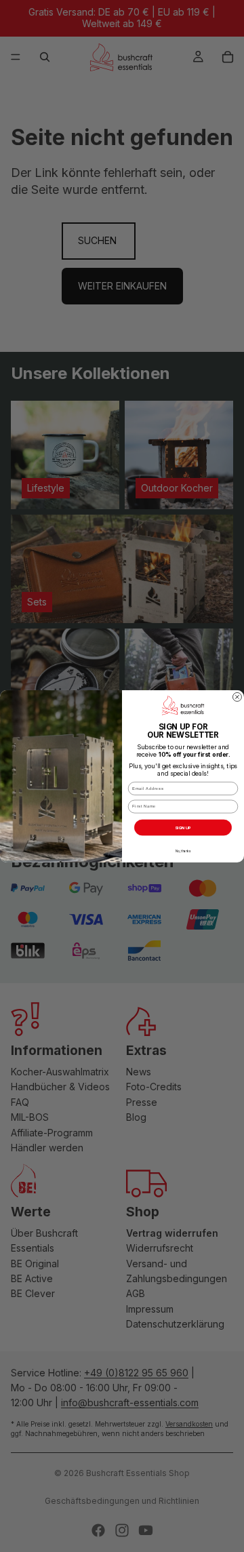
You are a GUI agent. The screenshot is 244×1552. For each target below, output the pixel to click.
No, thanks (183, 850)
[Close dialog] (236, 696)
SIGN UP (182, 826)
